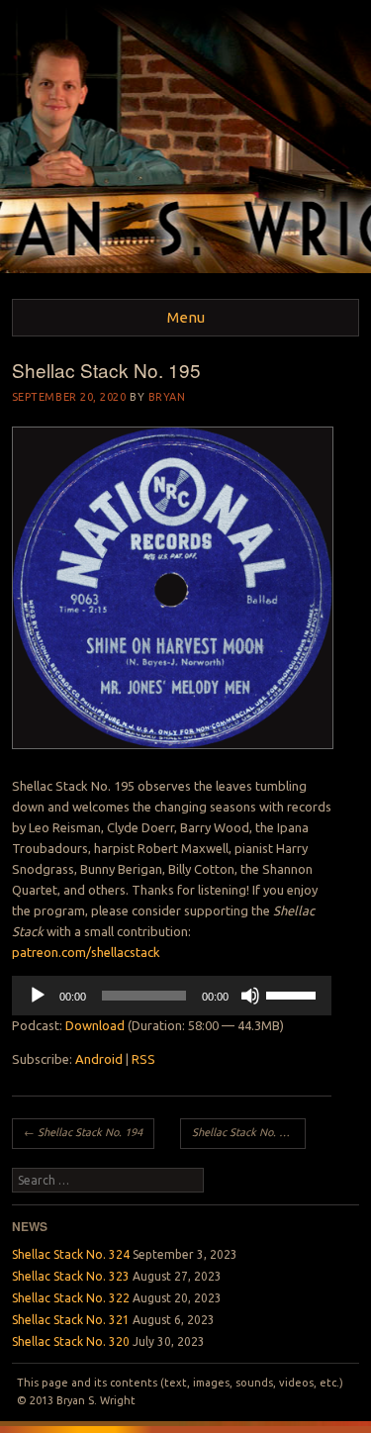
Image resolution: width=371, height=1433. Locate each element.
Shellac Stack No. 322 (71, 1297)
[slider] (294, 993)
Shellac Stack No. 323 (71, 1276)
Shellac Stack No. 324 (71, 1254)
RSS (143, 1059)
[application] (171, 995)
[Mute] (250, 995)
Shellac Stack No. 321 (71, 1319)
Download (95, 1025)
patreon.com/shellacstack (86, 952)
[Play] (37, 995)
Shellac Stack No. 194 (83, 1132)
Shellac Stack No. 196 (249, 1132)
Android (99, 1059)
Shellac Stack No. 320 (71, 1341)
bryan (167, 397)
